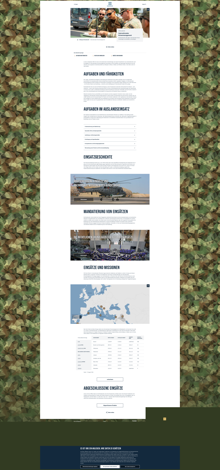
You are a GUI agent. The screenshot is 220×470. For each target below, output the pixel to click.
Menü (76, 4)
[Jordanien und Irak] (122, 316)
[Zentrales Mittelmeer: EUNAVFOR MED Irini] (100, 315)
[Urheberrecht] (148, 9)
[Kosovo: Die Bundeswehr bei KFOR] (104, 308)
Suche (143, 4)
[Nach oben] (164, 419)
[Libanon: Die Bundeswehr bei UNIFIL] (115, 317)
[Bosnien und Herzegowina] (101, 306)
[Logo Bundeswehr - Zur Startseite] (110, 4)
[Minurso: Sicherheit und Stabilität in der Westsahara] (77, 323)
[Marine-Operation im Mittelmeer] (88, 313)
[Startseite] (77, 39)
